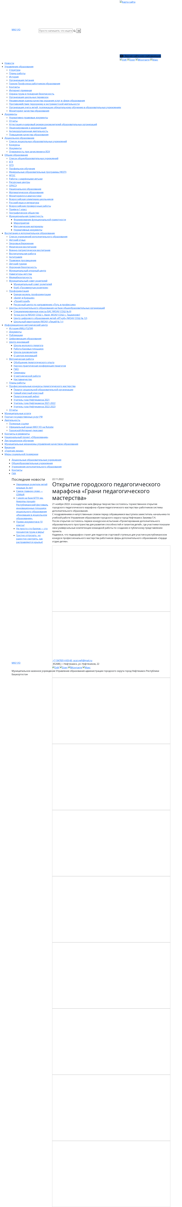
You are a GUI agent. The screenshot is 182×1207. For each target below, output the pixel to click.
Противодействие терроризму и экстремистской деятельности (44, 104)
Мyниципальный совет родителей (28, 280)
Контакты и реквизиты (17, 433)
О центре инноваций (25, 355)
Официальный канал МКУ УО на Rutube (31, 427)
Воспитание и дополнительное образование (30, 233)
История (14, 76)
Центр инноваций (19, 342)
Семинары (19, 372)
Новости (9, 63)
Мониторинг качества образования (29, 110)
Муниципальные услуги (18, 413)
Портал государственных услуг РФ (24, 416)
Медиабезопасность (20, 277)
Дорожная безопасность (23, 267)
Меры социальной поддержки (21, 454)
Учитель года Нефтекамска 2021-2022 (34, 403)
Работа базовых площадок (29, 348)
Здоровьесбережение (21, 243)
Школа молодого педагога (28, 345)
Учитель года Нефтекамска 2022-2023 (34, 406)
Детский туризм (18, 263)
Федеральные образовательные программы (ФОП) (37, 172)
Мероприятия (21, 223)
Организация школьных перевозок (28, 97)
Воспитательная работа (22, 253)
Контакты (14, 87)
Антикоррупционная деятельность (28, 131)
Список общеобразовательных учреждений (33, 158)
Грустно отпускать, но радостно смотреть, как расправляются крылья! (29, 539)
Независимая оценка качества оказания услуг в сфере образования (47, 100)
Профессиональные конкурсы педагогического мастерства (42, 386)
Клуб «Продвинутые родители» (31, 287)
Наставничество (23, 379)
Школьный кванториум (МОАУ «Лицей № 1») (38, 321)
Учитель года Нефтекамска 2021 (32, 399)
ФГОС (12, 175)
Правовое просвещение (22, 260)
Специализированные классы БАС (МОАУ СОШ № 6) (42, 311)
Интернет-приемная (20, 90)
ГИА (14, 473)
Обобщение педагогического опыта (34, 362)
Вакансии (10, 447)
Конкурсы (14, 144)
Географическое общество (24, 212)
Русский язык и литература (24, 202)
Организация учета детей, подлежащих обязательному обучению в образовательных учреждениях (65, 107)
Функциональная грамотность (26, 216)
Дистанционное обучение (19, 440)
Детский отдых (17, 240)
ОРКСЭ (13, 185)
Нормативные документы (28, 229)
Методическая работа (21, 359)
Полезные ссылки (19, 423)
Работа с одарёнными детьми (26, 178)
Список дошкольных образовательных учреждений (38, 141)
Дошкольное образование (19, 138)
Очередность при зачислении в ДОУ (29, 151)
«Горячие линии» (14, 450)
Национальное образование (25, 189)
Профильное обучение (22, 168)
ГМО (16, 369)
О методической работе (27, 376)
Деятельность (12, 420)
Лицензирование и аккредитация (27, 127)
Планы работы (17, 73)
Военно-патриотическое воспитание (29, 250)
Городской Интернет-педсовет (26, 430)
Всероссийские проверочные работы (30, 206)
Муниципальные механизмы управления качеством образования (41, 444)
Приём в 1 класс (18, 209)
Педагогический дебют (26, 396)
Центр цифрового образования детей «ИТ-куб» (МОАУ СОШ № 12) (50, 318)
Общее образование (16, 155)
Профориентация (19, 291)
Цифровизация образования (25, 338)
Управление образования (19, 66)
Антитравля (15, 257)
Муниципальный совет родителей (33, 284)
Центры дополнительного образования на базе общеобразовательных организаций (57, 308)
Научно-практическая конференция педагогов (40, 365)
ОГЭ (11, 165)
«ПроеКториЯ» (22, 301)
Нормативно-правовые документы (28, 117)
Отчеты (13, 121)
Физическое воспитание (22, 246)
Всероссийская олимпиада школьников (31, 199)
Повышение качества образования (28, 134)
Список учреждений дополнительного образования (38, 236)
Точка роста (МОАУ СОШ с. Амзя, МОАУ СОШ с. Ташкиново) (47, 314)
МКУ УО (16, 29)
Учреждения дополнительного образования (37, 466)
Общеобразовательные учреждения (32, 463)
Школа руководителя (25, 352)
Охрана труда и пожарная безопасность (31, 93)
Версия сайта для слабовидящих (142, 56)
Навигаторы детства (20, 274)
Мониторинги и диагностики (25, 195)
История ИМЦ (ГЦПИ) (21, 328)
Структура (14, 70)
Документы (11, 114)
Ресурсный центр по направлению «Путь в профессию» (45, 304)
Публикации (16, 335)
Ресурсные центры (19, 182)
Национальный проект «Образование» (26, 437)
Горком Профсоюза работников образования (34, 83)
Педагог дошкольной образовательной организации (43, 389)
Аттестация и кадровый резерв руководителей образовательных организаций (53, 124)
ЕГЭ (11, 161)
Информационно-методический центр (26, 325)
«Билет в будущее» (24, 297)
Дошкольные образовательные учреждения (36, 459)
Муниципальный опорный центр (27, 270)
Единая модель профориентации (32, 294)
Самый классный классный (28, 393)
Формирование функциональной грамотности (40, 219)
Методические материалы (28, 226)
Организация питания (21, 80)
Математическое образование (26, 192)
